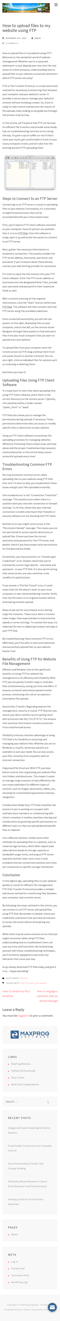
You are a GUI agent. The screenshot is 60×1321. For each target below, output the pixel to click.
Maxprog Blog (31, 1304)
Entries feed (17, 1268)
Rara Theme (24, 1309)
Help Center (17, 1077)
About (14, 1234)
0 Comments (12, 43)
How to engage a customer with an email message (47, 996)
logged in (23, 1015)
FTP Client (30, 983)
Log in (14, 1261)
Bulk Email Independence (25, 1084)
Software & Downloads (23, 1070)
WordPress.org (19, 1282)
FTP (22, 983)
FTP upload (41, 983)
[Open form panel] (52, 1307)
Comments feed (20, 1275)
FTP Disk (23, 233)
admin (38, 38)
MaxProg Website (20, 1063)
